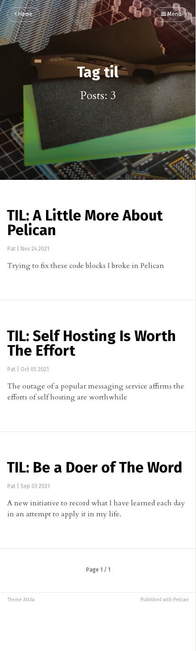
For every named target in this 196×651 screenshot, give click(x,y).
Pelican (181, 600)
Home (24, 14)
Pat (11, 249)
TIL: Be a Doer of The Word (94, 468)
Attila (29, 600)
